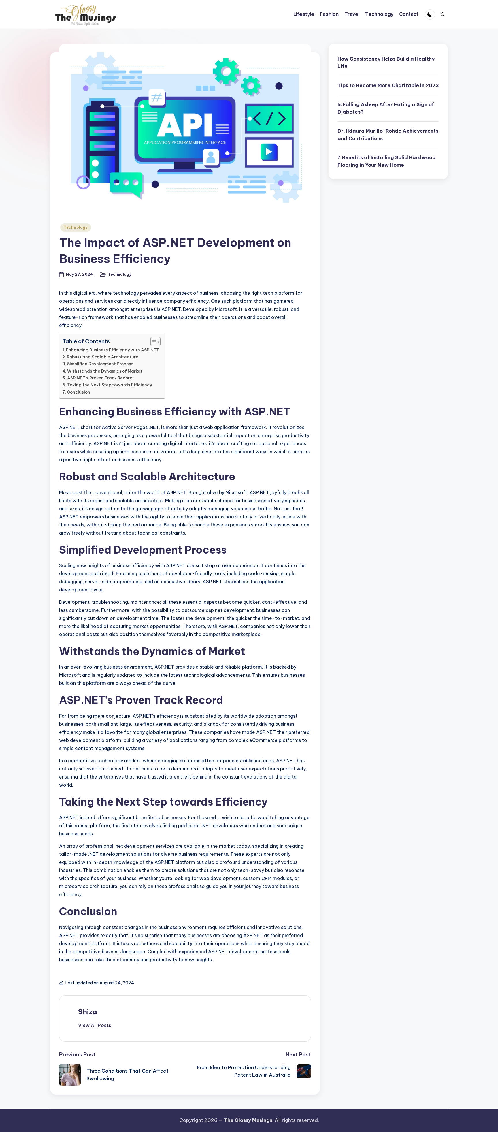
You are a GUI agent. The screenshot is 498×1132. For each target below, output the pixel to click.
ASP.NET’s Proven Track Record (100, 378)
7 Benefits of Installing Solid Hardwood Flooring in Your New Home (386, 161)
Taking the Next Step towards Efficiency (109, 385)
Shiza (87, 1011)
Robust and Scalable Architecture (102, 357)
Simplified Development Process (100, 363)
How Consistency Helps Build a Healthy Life (386, 62)
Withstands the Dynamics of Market (104, 371)
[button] (94, 1025)
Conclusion (78, 392)
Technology (76, 227)
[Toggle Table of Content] (152, 342)
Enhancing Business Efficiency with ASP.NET (112, 350)
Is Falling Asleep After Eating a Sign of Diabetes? (385, 108)
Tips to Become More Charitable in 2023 (388, 85)
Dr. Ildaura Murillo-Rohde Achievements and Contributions (387, 135)
